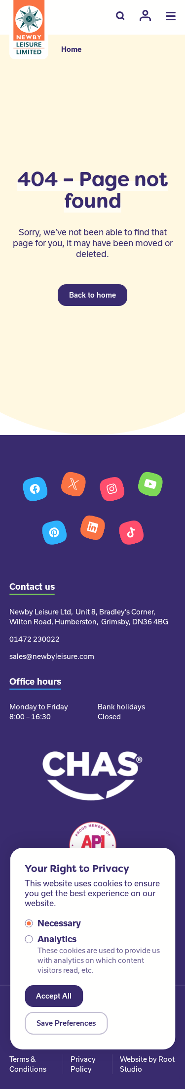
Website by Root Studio (147, 1064)
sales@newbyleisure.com (51, 656)
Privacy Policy (83, 1064)
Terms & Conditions (27, 1064)
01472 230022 (34, 639)
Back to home (92, 295)
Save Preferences (66, 1023)
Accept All (54, 996)
